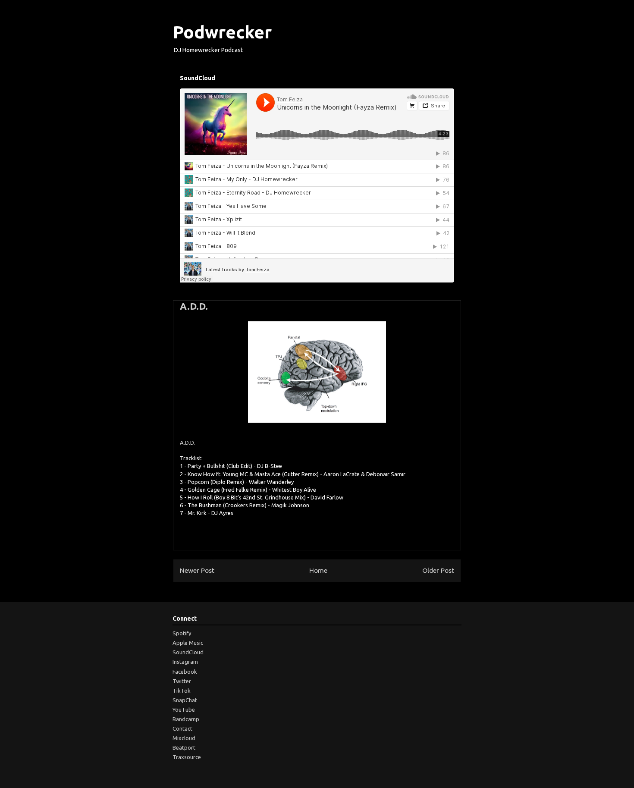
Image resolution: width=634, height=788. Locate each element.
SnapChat (185, 700)
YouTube (184, 709)
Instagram (185, 662)
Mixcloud (184, 738)
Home (318, 570)
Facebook (185, 672)
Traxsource (187, 757)
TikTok (182, 691)
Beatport (184, 747)
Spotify (182, 633)
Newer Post (197, 570)
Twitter (182, 681)
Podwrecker (222, 32)
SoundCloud (188, 652)
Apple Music (188, 643)
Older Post (438, 570)
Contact (182, 728)
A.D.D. (194, 306)
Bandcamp (186, 719)
